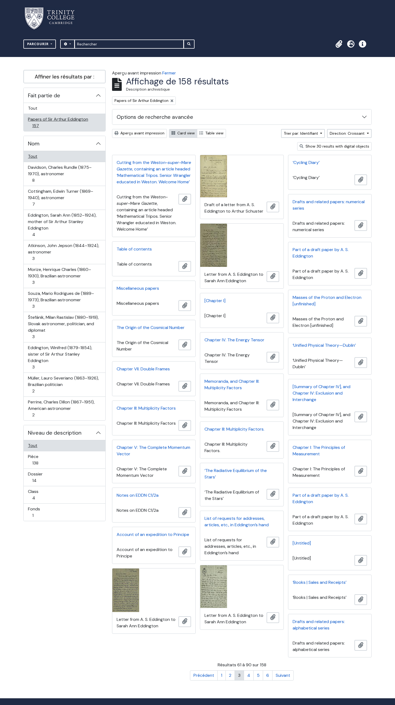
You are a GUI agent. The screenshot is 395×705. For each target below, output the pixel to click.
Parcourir (38, 44)
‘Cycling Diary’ (306, 162)
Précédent (203, 675)
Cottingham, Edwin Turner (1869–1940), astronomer (60, 197)
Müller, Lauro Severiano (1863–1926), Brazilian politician (63, 384)
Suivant (283, 675)
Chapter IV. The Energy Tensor (234, 340)
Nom (34, 143)
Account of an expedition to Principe (153, 534)
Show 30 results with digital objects (336, 146)
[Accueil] (52, 18)
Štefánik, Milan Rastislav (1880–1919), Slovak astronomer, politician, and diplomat (63, 326)
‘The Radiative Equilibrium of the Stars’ (235, 474)
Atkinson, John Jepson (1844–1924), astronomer (63, 251)
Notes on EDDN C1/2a (138, 495)
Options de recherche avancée (155, 116)
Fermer (169, 73)
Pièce (41, 459)
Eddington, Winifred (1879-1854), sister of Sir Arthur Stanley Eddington (60, 357)
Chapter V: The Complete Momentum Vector (153, 451)
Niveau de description (54, 432)
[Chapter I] (214, 300)
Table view (214, 133)
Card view (185, 133)
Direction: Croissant (348, 133)
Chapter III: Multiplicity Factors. (234, 429)
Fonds (39, 512)
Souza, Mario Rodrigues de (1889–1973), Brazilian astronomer (61, 299)
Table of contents (134, 249)
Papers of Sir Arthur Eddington (58, 122)
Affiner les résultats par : (64, 76)
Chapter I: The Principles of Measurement (319, 451)
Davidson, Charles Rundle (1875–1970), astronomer (60, 173)
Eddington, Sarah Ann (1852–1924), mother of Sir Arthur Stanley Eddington (62, 224)
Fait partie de (44, 95)
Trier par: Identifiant (301, 133)
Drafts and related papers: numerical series (329, 205)
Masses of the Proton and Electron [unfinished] (327, 301)
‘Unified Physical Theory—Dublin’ (324, 345)
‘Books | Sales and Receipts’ (319, 582)
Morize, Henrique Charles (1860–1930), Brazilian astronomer (59, 275)
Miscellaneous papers (138, 288)
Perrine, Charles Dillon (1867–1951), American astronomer (61, 408)
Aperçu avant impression (141, 133)
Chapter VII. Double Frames (143, 369)
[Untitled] (302, 543)
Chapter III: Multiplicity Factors (146, 408)
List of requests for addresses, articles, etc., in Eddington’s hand (236, 522)
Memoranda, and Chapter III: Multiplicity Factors (231, 384)
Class (39, 494)
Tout (32, 108)
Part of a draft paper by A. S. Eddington (321, 253)
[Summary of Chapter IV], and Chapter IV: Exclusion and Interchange (321, 393)
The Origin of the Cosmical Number (151, 327)
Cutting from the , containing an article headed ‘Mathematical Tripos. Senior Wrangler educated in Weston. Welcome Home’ (154, 172)
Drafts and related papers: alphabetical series (319, 625)
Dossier (40, 477)
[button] (339, 44)
